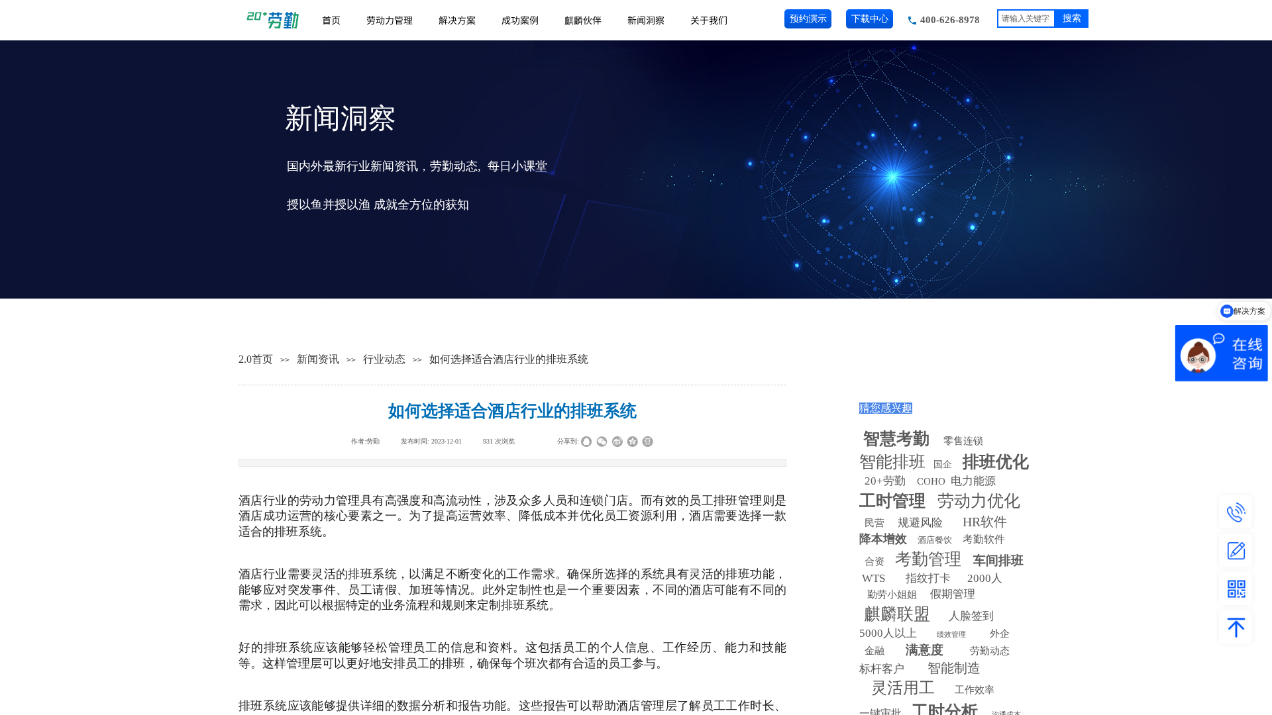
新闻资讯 (318, 359)
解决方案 (457, 19)
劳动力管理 (389, 19)
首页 (331, 19)
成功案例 (520, 19)
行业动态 (384, 359)
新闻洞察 (645, 19)
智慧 (896, 439)
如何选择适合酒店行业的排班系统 (508, 359)
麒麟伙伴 (583, 19)
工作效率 (974, 690)
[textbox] (1026, 18)
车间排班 (998, 560)
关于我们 (708, 19)
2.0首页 (255, 359)
